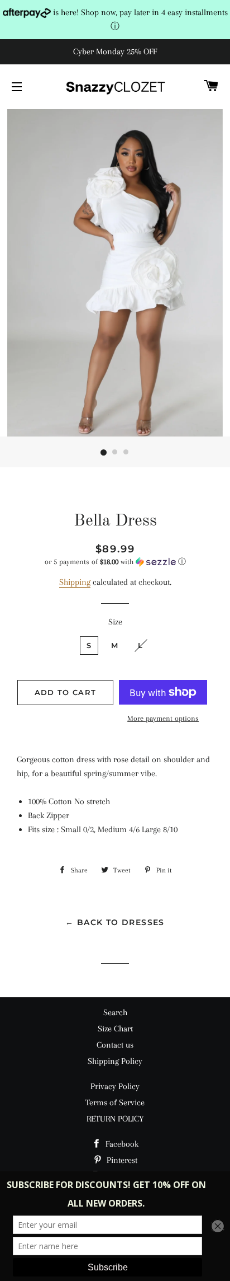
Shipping (74, 582)
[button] (115, 562)
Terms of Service (115, 1102)
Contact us (115, 1045)
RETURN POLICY (115, 1119)
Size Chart (115, 1029)
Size (115, 622)
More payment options (163, 718)
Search (115, 1012)
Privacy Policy (115, 1086)
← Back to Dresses (115, 922)
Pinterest (120, 1160)
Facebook (120, 1144)
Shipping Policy (115, 1061)
